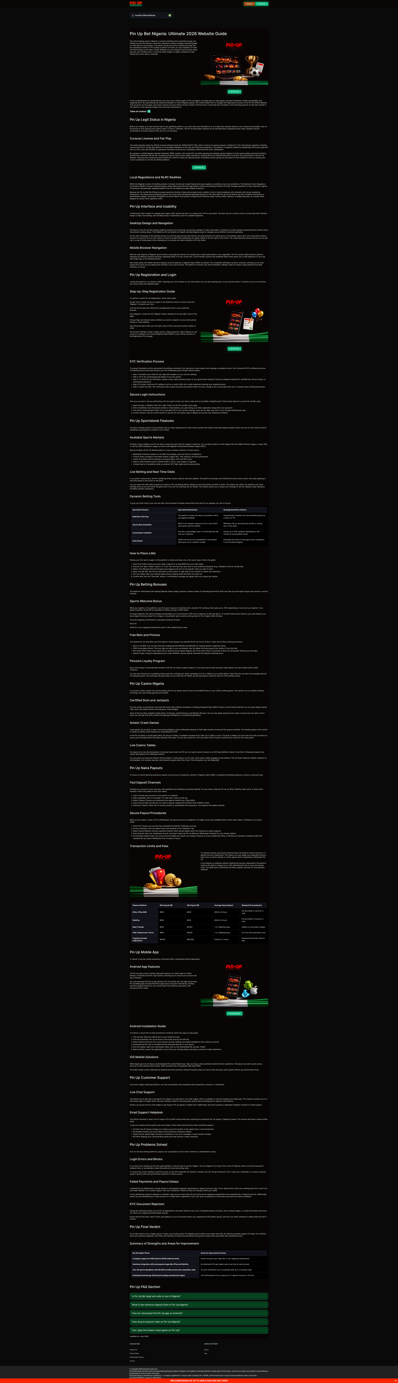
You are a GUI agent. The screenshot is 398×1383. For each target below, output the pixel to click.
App (205, 1353)
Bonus (206, 1349)
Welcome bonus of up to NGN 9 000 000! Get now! (199, 1380)
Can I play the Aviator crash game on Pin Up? (156, 1330)
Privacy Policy (134, 1353)
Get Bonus (262, 4)
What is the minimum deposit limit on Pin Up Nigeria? (160, 1304)
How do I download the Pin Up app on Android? (157, 1313)
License (132, 1361)
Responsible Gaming (136, 1357)
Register (249, 4)
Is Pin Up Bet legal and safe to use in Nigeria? (156, 1296)
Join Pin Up (234, 92)
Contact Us (133, 1349)
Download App (234, 1013)
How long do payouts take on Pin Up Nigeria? (156, 1321)
